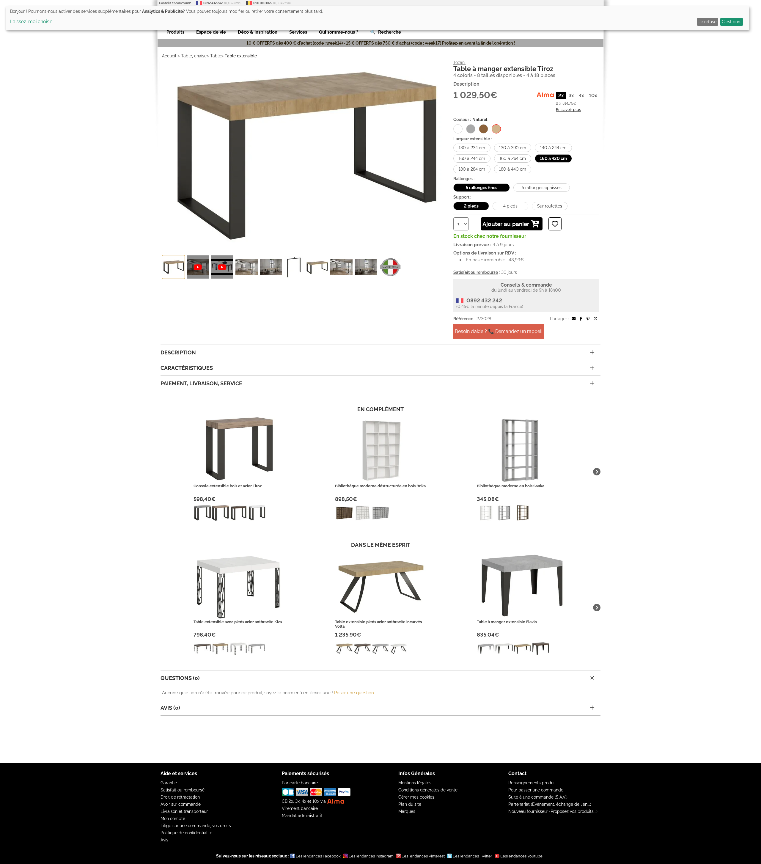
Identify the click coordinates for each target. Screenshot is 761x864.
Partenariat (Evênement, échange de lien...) (549, 804)
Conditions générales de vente (427, 790)
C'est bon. (731, 21)
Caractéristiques (187, 368)
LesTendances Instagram (371, 856)
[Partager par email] (573, 318)
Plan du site (409, 804)
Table (215, 56)
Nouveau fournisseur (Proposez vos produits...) (553, 811)
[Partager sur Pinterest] (588, 318)
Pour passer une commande (535, 790)
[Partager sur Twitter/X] (595, 318)
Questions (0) (180, 678)
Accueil (169, 56)
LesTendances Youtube (521, 856)
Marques (406, 811)
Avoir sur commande (181, 804)
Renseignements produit (532, 782)
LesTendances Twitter (472, 856)
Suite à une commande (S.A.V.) (537, 797)
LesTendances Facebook (318, 856)
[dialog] (377, 18)
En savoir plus (568, 109)
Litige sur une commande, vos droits (196, 825)
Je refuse (707, 21)
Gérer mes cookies (416, 797)
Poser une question (354, 692)
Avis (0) (170, 708)
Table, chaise (194, 56)
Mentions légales (414, 782)
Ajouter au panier (505, 224)
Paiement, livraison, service (201, 383)
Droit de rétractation (180, 797)
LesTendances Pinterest (423, 856)
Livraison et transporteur (184, 811)
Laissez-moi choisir (31, 21)
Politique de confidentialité (186, 832)
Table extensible (241, 56)
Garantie (169, 782)
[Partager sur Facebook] (581, 318)
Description (466, 84)
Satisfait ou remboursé (183, 790)
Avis (164, 840)
